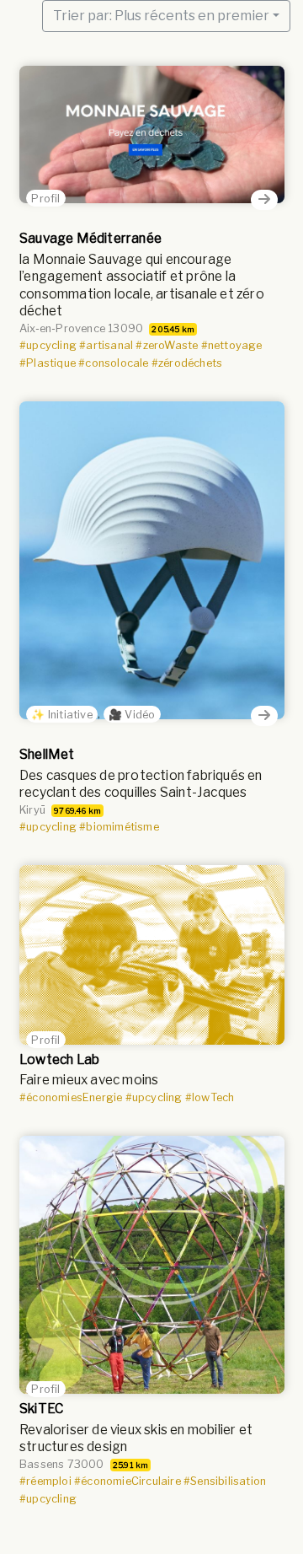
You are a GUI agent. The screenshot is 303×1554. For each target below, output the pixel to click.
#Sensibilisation (224, 1481)
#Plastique (47, 362)
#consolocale (113, 362)
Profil (45, 197)
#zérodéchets (187, 362)
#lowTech (210, 1097)
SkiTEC (41, 1409)
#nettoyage (231, 345)
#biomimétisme (119, 826)
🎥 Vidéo (132, 713)
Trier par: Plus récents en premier (161, 16)
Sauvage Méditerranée (90, 238)
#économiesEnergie (70, 1097)
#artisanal (106, 345)
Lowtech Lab (59, 1059)
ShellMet (47, 754)
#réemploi (45, 1481)
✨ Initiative (61, 713)
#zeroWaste (167, 345)
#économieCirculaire (127, 1481)
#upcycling (48, 345)
